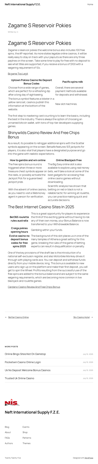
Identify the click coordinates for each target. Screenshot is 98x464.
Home (90, 4)
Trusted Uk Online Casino (19, 378)
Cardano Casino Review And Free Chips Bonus (34, 287)
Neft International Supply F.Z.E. (23, 4)
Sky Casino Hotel (81, 317)
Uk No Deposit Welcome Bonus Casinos (27, 370)
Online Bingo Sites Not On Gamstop (25, 354)
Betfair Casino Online (18, 317)
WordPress (89, 458)
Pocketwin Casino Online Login (23, 362)
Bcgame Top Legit (18, 73)
